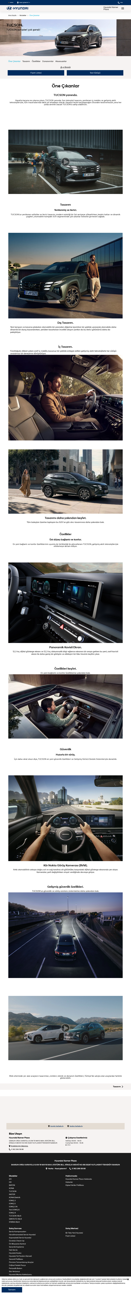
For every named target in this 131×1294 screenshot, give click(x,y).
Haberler (69, 1182)
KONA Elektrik (14, 1197)
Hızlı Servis (13, 1250)
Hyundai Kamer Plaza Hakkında (79, 1179)
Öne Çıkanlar (34, 15)
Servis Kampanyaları (17, 1231)
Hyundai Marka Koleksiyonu (20, 1274)
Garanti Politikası (16, 1259)
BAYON (12, 1185)
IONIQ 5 (12, 1204)
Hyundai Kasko (15, 1253)
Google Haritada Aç (57, 1126)
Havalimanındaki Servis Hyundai (22, 1235)
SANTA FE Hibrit (15, 1219)
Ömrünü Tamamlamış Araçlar (21, 1262)
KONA (11, 1188)
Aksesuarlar (61, 61)
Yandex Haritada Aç (76, 1126)
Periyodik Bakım (15, 1268)
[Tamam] (128, 1279)
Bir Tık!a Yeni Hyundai (74, 1233)
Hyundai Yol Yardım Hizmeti (20, 1256)
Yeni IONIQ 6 (14, 1210)
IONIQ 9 (12, 1213)
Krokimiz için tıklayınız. (19, 1146)
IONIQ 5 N (13, 1207)
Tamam (11, 1289)
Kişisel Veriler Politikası (75, 1185)
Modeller (23, 15)
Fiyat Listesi (36, 73)
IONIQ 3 (12, 1200)
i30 (10, 1182)
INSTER (12, 1194)
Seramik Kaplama (16, 1247)
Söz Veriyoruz (14, 1271)
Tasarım (26, 61)
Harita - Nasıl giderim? (57, 1168)
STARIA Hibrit (14, 1222)
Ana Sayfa (12, 15)
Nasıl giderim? (24, 2)
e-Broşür (67, 67)
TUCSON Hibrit (15, 1216)
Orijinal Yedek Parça (17, 1265)
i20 (10, 1179)
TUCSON (12, 1191)
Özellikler (36, 61)
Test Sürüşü (95, 73)
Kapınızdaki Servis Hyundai (20, 1238)
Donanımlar (47, 61)
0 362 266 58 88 (17, 1149)
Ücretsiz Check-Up (16, 1241)
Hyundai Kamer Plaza (110, 8)
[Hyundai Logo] (17, 8)
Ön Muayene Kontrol (17, 1244)
